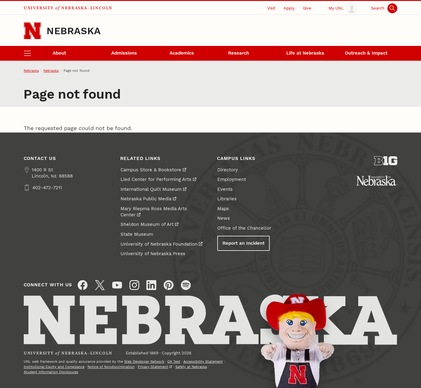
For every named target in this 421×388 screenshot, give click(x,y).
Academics (182, 53)
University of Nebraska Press (153, 253)
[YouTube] (117, 285)
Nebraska (73, 31)
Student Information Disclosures (51, 372)
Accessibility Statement (203, 361)
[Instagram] (134, 285)
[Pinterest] (169, 285)
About (59, 53)
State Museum (137, 234)
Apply (289, 8)
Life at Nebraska (305, 53)
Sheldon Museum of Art (147, 224)
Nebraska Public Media (146, 199)
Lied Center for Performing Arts (156, 179)
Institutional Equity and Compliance (54, 367)
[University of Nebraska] (376, 180)
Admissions (124, 53)
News (223, 218)
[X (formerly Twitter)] (100, 285)
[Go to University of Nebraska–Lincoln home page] (32, 31)
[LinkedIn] (151, 285)
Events (225, 189)
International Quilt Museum (151, 189)
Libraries (227, 199)
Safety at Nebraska (191, 367)
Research (238, 53)
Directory (227, 170)
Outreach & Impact (366, 53)
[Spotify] (186, 285)
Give (307, 8)
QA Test (173, 361)
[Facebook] (83, 285)
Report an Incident (243, 243)
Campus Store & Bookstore (151, 170)
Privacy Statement (153, 367)
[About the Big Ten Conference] (386, 160)
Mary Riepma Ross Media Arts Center (154, 212)
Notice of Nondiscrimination (111, 367)
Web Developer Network (144, 361)
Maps (223, 208)
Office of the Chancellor (244, 228)
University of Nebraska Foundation (159, 244)
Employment (231, 179)
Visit (271, 8)
